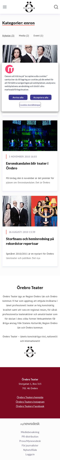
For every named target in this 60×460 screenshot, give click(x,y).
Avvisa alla (18, 97)
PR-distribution (30, 436)
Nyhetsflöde (30, 449)
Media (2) (24, 35)
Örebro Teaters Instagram (30, 401)
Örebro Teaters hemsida (30, 397)
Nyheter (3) (8, 35)
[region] (30, 87)
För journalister (30, 445)
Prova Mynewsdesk (30, 440)
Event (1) (38, 35)
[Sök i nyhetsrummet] (56, 7)
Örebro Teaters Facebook (30, 406)
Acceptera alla (40, 97)
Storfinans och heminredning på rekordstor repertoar (30, 241)
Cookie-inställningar (30, 104)
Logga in (30, 454)
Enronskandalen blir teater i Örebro (27, 165)
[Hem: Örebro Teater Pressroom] (29, 7)
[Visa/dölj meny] (5, 7)
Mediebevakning (30, 432)
